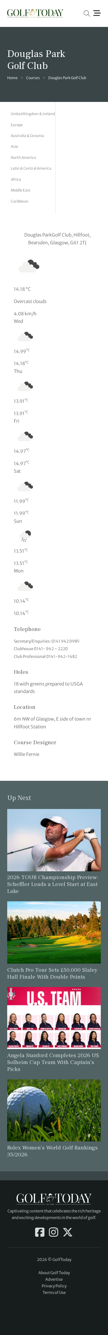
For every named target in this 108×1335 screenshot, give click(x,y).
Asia (14, 146)
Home (12, 78)
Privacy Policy (54, 1286)
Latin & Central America (31, 168)
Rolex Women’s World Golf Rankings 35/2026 (52, 1151)
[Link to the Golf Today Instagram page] (53, 1232)
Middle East (20, 190)
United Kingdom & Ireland (33, 113)
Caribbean (19, 201)
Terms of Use (54, 1292)
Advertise (54, 1279)
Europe (17, 125)
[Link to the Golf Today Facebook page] (39, 1232)
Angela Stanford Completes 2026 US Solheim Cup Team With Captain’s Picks (53, 1062)
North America (23, 157)
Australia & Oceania (27, 135)
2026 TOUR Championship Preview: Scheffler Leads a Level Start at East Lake (52, 884)
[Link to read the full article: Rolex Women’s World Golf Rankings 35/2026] (54, 1110)
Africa (16, 179)
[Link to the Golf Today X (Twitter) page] (67, 1232)
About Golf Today (54, 1272)
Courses (33, 78)
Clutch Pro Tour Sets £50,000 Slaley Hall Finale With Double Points (52, 973)
